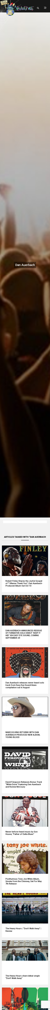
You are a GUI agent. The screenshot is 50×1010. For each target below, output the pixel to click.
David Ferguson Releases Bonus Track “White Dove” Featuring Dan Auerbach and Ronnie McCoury (24, 784)
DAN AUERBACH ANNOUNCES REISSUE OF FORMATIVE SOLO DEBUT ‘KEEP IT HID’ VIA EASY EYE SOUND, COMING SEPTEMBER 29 (24, 634)
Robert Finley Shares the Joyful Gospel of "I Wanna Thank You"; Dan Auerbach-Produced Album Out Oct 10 (24, 583)
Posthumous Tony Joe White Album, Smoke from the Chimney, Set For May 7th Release (24, 881)
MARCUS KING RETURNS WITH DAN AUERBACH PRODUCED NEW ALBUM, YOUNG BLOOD (23, 734)
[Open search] (38, 8)
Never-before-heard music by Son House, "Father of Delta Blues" (22, 833)
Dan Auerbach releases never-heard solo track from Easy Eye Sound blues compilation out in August (25, 685)
